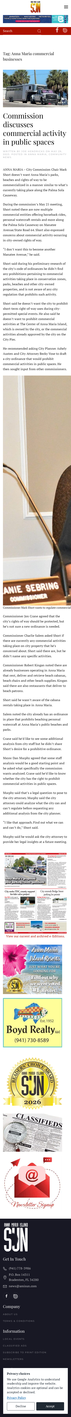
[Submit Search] (39, 31)
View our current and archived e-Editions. (35, 936)
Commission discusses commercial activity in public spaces (34, 128)
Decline (21, 1406)
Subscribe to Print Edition (25, 1352)
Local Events (14, 1339)
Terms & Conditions (19, 1321)
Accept (50, 1406)
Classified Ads (15, 1345)
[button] (66, 7)
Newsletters (13, 1359)
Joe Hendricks (33, 151)
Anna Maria (37, 154)
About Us (10, 1314)
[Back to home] (35, 7)
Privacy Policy (16, 1398)
